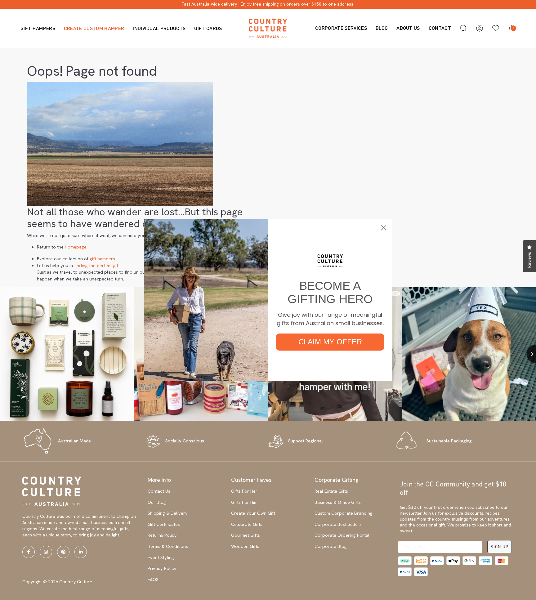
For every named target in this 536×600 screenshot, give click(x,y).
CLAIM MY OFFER (330, 342)
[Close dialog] (383, 227)
